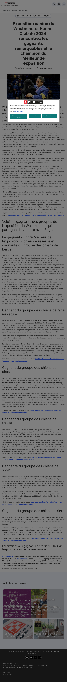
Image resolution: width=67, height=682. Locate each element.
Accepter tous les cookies (49, 115)
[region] (33, 110)
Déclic (35, 115)
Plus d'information (18, 111)
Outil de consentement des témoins (18, 116)
